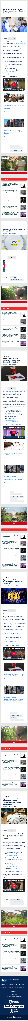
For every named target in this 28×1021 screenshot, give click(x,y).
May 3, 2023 (18, 868)
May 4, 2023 (18, 74)
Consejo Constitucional (16, 494)
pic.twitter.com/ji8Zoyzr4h (10, 71)
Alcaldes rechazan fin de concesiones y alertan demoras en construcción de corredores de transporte (10, 206)
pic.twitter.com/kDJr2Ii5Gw (11, 866)
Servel (21, 496)
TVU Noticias (6, 7)
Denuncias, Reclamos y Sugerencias (14, 996)
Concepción (13, 713)
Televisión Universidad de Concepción (14, 980)
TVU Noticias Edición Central (17, 279)
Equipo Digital (5, 15)
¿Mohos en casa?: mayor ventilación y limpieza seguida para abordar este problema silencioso (9, 191)
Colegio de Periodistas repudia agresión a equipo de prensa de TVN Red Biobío (13, 132)
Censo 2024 (13, 145)
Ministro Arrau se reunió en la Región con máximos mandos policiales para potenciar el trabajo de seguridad (11, 199)
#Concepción (15, 635)
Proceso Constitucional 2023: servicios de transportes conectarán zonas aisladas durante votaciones (13, 478)
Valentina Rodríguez (7, 585)
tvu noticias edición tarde (16, 150)
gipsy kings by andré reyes (16, 715)
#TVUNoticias (8, 61)
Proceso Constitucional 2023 (17, 901)
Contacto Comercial (14, 993)
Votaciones (20, 904)
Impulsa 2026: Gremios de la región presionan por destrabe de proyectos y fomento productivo (10, 184)
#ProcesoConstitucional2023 (13, 855)
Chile (12, 491)
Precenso (13, 148)
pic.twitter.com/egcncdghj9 (11, 643)
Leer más (7, 111)
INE (18, 145)
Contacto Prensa (14, 994)
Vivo (14, 172)
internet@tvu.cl (14, 991)
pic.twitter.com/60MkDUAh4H (11, 421)
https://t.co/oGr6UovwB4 (10, 864)
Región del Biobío (14, 496)
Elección (13, 899)
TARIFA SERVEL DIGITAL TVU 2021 (7, 988)
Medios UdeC (19, 899)
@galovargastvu (10, 853)
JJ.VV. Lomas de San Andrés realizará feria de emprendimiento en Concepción (14, 107)
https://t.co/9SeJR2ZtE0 (10, 70)
